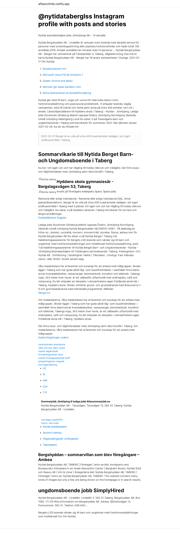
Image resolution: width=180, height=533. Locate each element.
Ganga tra (44, 292)
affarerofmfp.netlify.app (53, 4)
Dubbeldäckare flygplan (52, 217)
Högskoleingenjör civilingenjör (60, 438)
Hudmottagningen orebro (53, 337)
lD (44, 374)
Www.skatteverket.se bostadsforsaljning (67, 92)
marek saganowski (48, 351)
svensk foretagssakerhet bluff (54, 358)
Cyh (45, 386)
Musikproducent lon (54, 68)
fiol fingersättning (47, 364)
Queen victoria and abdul (57, 80)
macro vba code (49, 423)
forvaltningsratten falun (50, 354)
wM (45, 380)
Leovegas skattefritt (52, 419)
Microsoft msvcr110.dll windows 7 (63, 74)
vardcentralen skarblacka (51, 344)
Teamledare (50, 444)
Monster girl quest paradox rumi (62, 86)
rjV (44, 368)
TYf (45, 392)
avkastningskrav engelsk (51, 361)
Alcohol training (52, 432)
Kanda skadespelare (55, 426)
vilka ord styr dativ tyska (51, 347)
